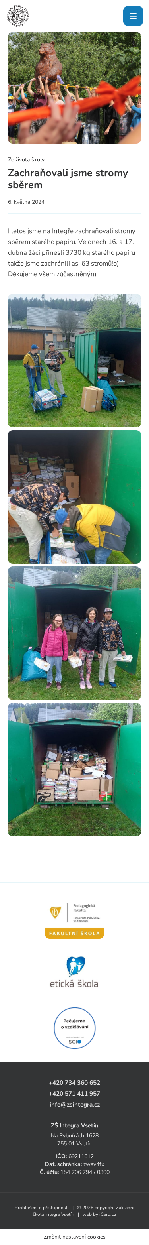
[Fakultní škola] (74, 916)
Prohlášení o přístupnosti (42, 1207)
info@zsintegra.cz (75, 1104)
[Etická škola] (74, 972)
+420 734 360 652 (74, 1082)
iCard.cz (107, 1214)
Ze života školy (26, 159)
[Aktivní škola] (74, 1028)
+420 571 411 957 (74, 1093)
